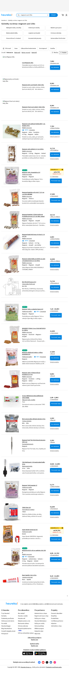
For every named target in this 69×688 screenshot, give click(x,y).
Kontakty (4, 616)
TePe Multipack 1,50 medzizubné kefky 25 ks (34, 468)
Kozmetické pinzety (27, 444)
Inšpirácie (53, 623)
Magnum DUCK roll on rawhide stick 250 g (34, 551)
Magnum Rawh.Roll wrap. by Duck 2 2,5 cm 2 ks (33, 235)
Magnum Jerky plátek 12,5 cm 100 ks (33, 149)
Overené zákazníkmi (56, 613)
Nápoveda (37, 634)
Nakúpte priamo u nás (24, 621)
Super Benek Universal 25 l (30, 530)
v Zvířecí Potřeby (55, 128)
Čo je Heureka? (5, 613)
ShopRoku (54, 616)
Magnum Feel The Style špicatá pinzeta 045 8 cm (34, 446)
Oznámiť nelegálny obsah (8, 631)
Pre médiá (4, 623)
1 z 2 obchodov (54, 177)
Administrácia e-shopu (40, 613)
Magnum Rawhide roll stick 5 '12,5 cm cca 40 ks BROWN (34, 198)
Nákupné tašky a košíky (28, 400)
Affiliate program (39, 628)
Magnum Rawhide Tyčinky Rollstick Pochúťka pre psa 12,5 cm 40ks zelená (33, 215)
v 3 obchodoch (54, 311)
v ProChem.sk (54, 509)
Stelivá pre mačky (27, 175)
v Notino (52, 442)
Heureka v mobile (23, 616)
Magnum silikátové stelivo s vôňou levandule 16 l (32, 353)
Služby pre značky (39, 623)
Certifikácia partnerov (57, 621)
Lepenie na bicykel (27, 577)
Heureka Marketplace (40, 621)
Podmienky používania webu (54, 667)
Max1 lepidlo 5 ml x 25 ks (29, 575)
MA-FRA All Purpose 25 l (29, 282)
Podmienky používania (7, 618)
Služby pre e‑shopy (39, 618)
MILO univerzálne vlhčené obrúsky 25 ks (33, 419)
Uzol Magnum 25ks (27, 63)
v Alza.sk (52, 354)
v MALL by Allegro (55, 217)
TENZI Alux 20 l (26, 508)
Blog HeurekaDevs (6, 628)
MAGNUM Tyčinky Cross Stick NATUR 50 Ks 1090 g (33, 329)
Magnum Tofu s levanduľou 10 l (31, 172)
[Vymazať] (48, 15)
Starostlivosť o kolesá (28, 510)
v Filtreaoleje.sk (54, 283)
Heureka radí (21, 618)
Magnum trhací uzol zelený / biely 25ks (33, 107)
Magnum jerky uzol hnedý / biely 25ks (33, 85)
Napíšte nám (34, 640)
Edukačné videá (38, 631)
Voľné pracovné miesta (7, 621)
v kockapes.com (54, 63)
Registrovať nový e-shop (41, 616)
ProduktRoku (54, 618)
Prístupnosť (4, 634)
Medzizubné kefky (27, 466)
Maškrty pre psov (27, 128)
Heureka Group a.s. (26, 667)
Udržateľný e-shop (56, 626)
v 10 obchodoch (54, 555)
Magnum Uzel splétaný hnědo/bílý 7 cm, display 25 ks (33, 125)
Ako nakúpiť (21, 613)
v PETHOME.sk (54, 150)
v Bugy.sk (52, 420)
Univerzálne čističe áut (28, 284)
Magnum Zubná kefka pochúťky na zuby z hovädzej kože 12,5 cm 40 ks (33, 260)
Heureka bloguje (6, 626)
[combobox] (33, 15)
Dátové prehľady (39, 626)
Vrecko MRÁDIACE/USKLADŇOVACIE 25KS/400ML (34, 401)
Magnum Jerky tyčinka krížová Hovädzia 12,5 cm (31, 374)
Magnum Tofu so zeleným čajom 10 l (32, 309)
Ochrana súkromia (23, 626)
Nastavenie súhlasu (23, 623)
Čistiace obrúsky (26, 421)
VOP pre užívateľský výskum (26, 633)
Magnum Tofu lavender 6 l (29, 485)
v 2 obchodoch (54, 196)
